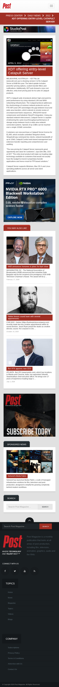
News (10, 598)
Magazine (12, 603)
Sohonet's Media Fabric (17, 476)
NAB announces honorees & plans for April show (28, 266)
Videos (10, 614)
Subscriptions (13, 648)
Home (10, 592)
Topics (10, 609)
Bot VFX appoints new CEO (19, 369)
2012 (48, 15)
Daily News (34, 15)
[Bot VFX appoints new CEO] (29, 352)
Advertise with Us (15, 664)
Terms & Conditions (16, 658)
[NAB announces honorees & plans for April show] (29, 250)
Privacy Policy (14, 653)
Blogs (10, 619)
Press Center (14, 15)
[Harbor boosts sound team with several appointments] (29, 300)
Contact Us (12, 669)
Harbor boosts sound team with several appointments (24, 317)
